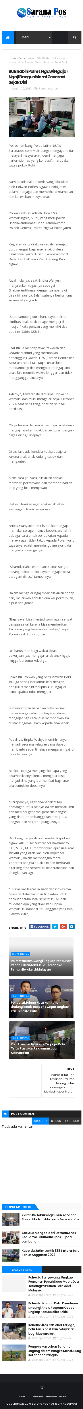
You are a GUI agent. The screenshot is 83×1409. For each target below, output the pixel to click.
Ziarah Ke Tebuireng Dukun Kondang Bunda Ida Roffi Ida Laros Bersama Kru (50, 1217)
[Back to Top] (42, 1386)
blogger (40, 1121)
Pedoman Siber (51, 1397)
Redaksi (22, 1397)
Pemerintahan (27, 58)
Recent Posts (22, 1270)
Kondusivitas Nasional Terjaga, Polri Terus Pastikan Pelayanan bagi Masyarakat (38, 1048)
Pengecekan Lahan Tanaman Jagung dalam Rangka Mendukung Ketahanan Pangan (54, 1350)
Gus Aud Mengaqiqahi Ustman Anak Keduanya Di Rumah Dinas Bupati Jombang (49, 1237)
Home (12, 58)
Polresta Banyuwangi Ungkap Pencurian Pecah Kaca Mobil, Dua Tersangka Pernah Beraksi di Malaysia (41, 965)
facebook (72, 1121)
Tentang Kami (38, 1397)
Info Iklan (62, 1397)
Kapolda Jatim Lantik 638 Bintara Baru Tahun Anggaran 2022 (50, 1252)
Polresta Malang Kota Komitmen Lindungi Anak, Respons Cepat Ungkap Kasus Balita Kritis (40, 1006)
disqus (56, 1121)
